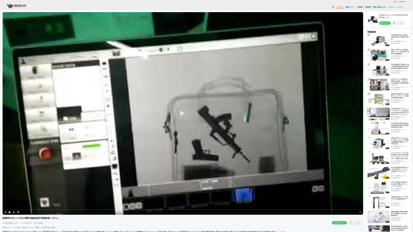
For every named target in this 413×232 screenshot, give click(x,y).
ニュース (400, 7)
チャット (392, 7)
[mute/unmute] (18, 212)
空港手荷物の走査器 (48, 227)
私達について (350, 7)
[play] (183, 113)
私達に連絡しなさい (380, 7)
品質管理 (368, 7)
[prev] (5, 212)
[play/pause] (10, 212)
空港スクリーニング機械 (31, 227)
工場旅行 (360, 7)
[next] (14, 212)
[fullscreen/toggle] (360, 212)
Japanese (402, 1)
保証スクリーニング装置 (11, 227)
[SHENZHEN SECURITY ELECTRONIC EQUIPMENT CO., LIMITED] (16, 6)
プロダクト (340, 7)
